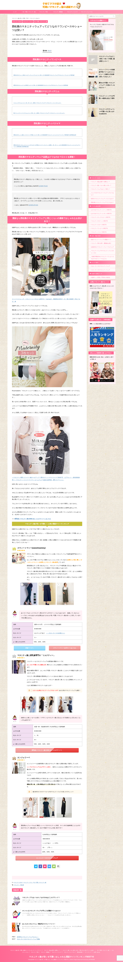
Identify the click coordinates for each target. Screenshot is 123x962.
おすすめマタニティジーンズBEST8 (101, 210)
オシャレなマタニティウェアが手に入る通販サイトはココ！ (41, 911)
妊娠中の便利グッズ (96, 273)
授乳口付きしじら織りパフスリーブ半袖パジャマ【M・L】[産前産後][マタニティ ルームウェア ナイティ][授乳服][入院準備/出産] (45, 135)
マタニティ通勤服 (58, 12)
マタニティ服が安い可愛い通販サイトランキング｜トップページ (26, 950)
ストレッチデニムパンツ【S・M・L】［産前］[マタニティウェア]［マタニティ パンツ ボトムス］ (37, 102)
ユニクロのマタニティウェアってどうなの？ (102, 194)
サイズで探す (95, 262)
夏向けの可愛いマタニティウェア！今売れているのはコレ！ (107, 85)
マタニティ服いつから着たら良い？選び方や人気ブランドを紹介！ (78, 950)
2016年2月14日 (33, 205)
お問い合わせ (97, 952)
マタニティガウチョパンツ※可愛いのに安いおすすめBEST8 (107, 111)
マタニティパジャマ (72, 12)
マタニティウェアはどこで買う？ (100, 189)
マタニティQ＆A (18, 882)
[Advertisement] (102, 148)
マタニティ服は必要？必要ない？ (100, 181)
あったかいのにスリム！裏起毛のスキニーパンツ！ (38, 924)
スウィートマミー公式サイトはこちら (64, 648)
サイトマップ (88, 952)
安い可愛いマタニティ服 (29, 12)
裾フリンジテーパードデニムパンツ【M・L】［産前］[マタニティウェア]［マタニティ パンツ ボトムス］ (39, 113)
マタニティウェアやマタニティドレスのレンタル (102, 252)
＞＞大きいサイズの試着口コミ (55, 633)
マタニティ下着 (43, 12)
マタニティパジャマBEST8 (98, 232)
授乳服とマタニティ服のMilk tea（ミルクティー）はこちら (33, 519)
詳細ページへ (29, 648)
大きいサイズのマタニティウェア (100, 266)
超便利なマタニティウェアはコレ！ (28, 937)
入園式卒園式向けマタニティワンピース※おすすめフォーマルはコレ (102, 257)
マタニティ (17, 885)
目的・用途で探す (96, 236)
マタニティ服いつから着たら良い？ (101, 185)
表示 (49, 50)
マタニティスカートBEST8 (98, 224)
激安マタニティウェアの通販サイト (101, 239)
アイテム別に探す (96, 206)
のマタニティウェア (47, 858)
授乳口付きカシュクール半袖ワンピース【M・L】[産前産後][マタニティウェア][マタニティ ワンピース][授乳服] (41, 85)
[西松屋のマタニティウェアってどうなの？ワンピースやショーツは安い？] (49, 866)
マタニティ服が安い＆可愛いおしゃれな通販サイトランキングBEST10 (61, 956)
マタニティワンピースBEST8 (99, 228)
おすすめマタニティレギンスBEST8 (101, 213)
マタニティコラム (28, 882)
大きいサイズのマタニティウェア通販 (28, 939)
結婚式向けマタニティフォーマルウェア (102, 247)
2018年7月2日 (43, 186)
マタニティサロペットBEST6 (99, 221)
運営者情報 (79, 952)
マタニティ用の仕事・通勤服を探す (101, 243)
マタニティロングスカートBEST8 (100, 217)
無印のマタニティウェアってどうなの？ (102, 198)
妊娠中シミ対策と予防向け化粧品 (100, 277)
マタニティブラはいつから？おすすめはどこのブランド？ (41, 897)
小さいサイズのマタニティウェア (100, 270)
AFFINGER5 (92, 959)
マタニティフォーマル (87, 12)
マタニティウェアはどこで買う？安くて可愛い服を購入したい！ (107, 58)
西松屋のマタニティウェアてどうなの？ (102, 202)
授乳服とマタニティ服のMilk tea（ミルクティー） (47, 750)
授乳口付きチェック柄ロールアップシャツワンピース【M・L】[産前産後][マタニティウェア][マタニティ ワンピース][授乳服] (44, 75)
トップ (14, 12)
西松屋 (22, 885)
